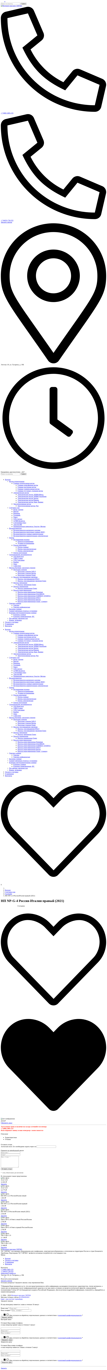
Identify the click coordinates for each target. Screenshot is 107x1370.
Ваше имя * (5, 1308)
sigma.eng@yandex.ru (8, 1273)
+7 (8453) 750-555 (7, 220)
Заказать (4, 1184)
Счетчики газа (10, 892)
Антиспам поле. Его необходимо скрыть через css (18, 1146)
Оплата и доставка (11, 1260)
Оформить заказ (6, 1123)
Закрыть (4, 1368)
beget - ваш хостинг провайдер (12, 1299)
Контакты (8, 1264)
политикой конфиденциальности (70, 1315)
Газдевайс (8, 894)
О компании (9, 1262)
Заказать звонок (6, 222)
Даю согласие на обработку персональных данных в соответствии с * (43, 1315)
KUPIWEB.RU (24, 1297)
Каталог (8, 890)
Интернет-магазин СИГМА (21, 1295)
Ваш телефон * (6, 1310)
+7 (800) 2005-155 (7, 113)
